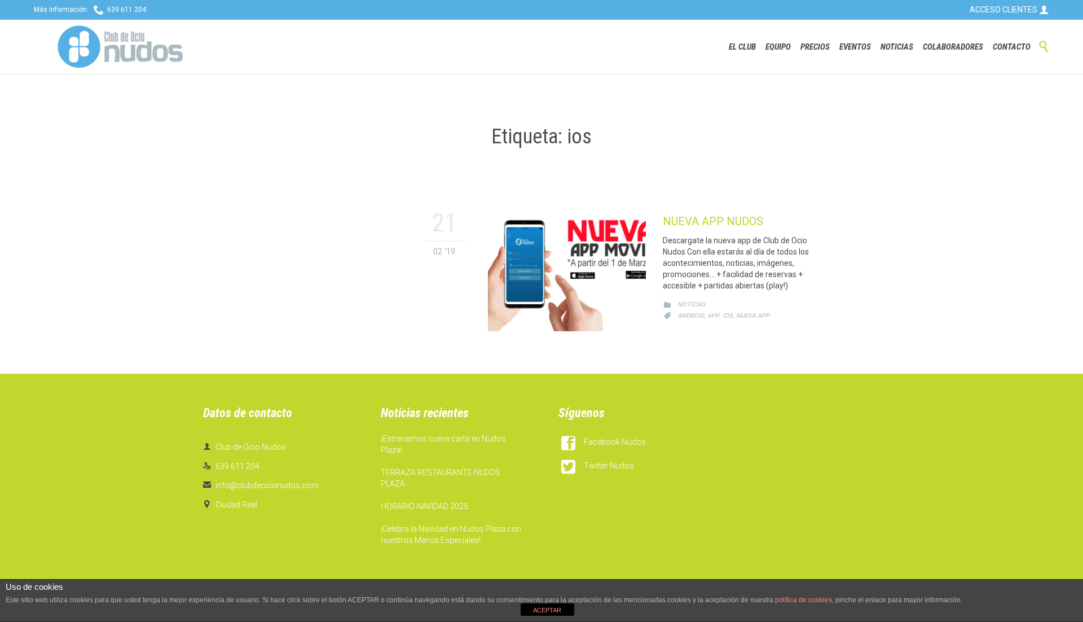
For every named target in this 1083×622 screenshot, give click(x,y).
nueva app (752, 315)
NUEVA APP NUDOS (713, 221)
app (713, 315)
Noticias (691, 304)
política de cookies (803, 600)
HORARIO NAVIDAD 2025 (424, 506)
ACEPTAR (547, 610)
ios (728, 315)
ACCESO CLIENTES (1009, 9)
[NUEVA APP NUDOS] (567, 270)
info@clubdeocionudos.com (261, 485)
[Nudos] (120, 47)
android (690, 315)
